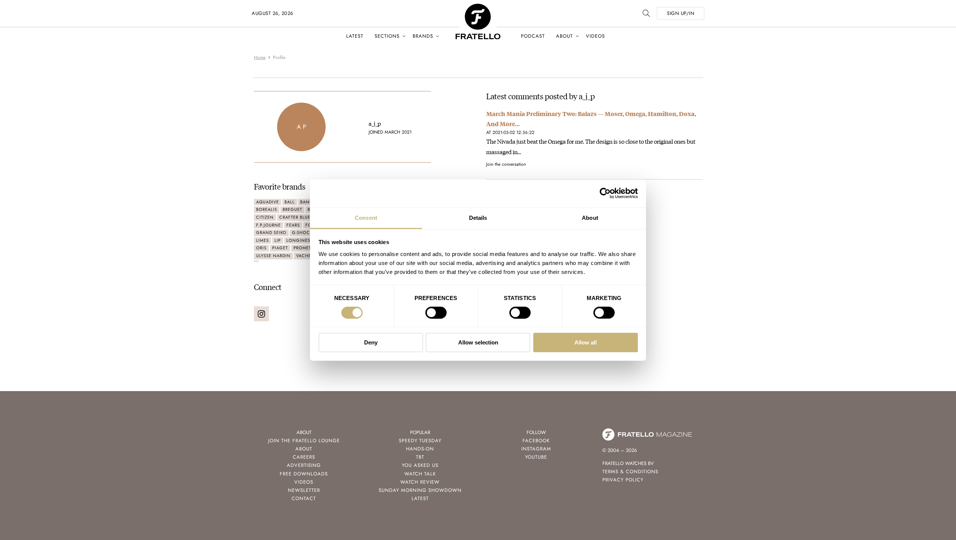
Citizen (265, 217)
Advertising (304, 465)
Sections (387, 36)
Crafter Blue (294, 217)
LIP (277, 240)
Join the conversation (506, 164)
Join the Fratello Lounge (304, 440)
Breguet (292, 209)
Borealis (266, 209)
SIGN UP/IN (680, 13)
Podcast (533, 36)
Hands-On (420, 448)
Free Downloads (304, 473)
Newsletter (304, 490)
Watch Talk (420, 473)
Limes (262, 240)
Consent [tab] (366, 217)
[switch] (436, 313)
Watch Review (420, 482)
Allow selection (478, 342)
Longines (298, 240)
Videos (595, 36)
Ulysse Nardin (273, 256)
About (564, 36)
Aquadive (267, 202)
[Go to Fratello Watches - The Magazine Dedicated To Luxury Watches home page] (478, 7)
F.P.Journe (268, 225)
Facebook (536, 440)
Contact (304, 498)
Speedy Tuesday (420, 440)
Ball (290, 202)
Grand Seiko (271, 232)
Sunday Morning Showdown (420, 490)
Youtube (536, 457)
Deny (371, 342)
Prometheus (308, 248)
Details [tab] (478, 217)
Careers (304, 457)
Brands (423, 36)
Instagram (536, 448)
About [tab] (590, 217)
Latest (354, 36)
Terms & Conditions (630, 471)
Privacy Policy (622, 479)
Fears (293, 225)
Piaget (280, 248)
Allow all (585, 342)
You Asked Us (420, 465)
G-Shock (302, 232)
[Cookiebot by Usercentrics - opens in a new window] (605, 193)
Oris (261, 248)
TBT (420, 457)
